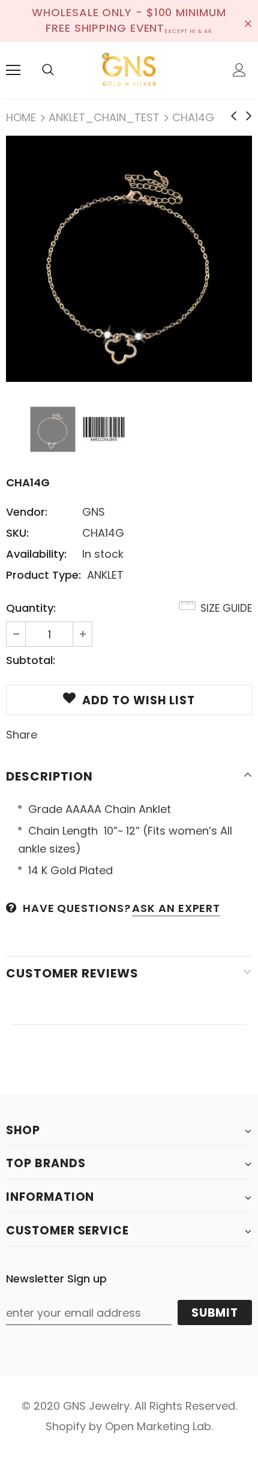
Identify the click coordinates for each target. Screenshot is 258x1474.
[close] (248, 21)
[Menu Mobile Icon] (13, 70)
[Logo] (129, 70)
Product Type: (43, 574)
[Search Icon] (48, 70)
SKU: (17, 532)
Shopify (66, 1426)
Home (21, 117)
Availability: (36, 553)
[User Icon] (239, 70)
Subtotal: (30, 660)
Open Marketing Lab (158, 1426)
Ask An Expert (176, 908)
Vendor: (26, 511)
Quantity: (31, 607)
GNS (93, 511)
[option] (129, 259)
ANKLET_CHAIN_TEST (104, 117)
